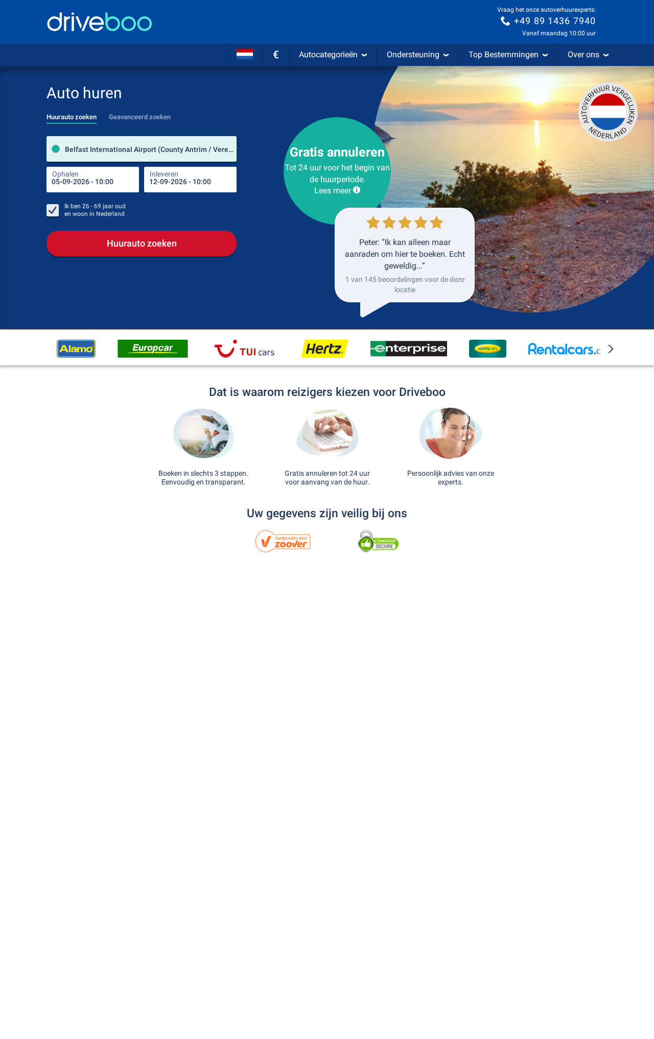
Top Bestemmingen (504, 54)
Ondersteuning (413, 54)
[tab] (71, 114)
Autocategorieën (328, 54)
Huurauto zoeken (142, 243)
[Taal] (245, 54)
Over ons (583, 54)
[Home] (99, 21)
